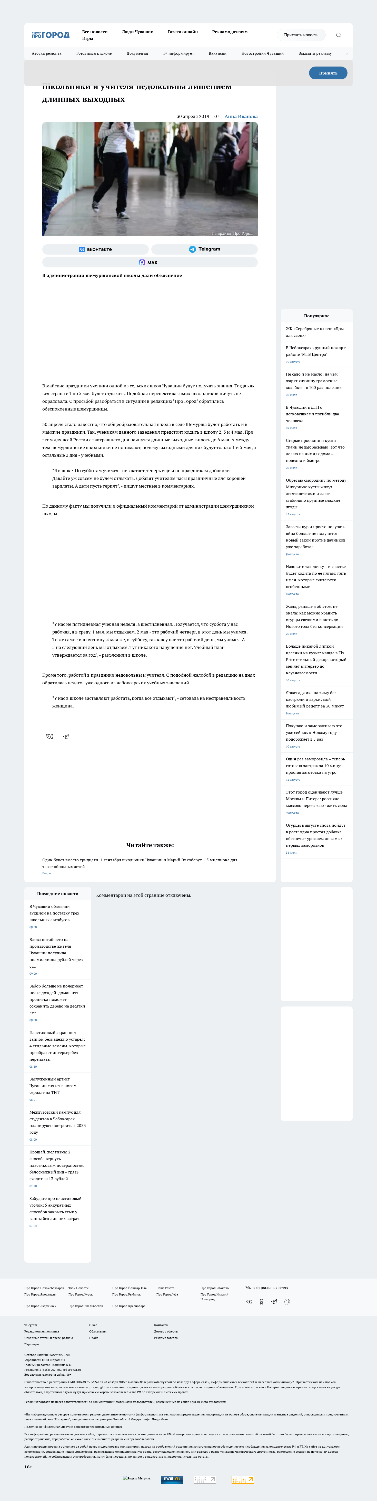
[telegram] (68, 736)
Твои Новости (78, 1288)
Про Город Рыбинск (126, 1294)
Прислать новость (301, 34)
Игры (87, 38)
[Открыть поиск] (338, 35)
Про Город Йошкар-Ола (129, 1288)
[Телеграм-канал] (204, 249)
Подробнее (160, 1419)
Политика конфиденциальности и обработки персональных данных (73, 1427)
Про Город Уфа (167, 1294)
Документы (137, 53)
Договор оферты (166, 1331)
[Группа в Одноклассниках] (261, 1302)
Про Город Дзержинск (40, 1306)
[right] (347, 53)
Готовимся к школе (94, 53)
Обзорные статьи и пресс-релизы (48, 1338)
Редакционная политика (41, 1331)
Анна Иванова (241, 116)
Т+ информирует (178, 53)
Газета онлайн (183, 31)
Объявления (97, 1331)
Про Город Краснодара (128, 1306)
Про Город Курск (80, 1294)
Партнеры (31, 1344)
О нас (93, 1325)
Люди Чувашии (138, 31)
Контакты (161, 1325)
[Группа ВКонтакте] (95, 249)
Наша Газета (165, 1288)
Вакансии (217, 53)
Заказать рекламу (315, 53)
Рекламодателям (230, 31)
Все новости (95, 31)
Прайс (93, 1338)
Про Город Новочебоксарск (44, 1288)
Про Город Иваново (215, 1288)
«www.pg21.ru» (59, 1355)
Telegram (30, 1325)
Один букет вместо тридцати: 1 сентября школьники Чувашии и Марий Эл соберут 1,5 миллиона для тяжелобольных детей (139, 866)
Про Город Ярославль (40, 1294)
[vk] (50, 736)
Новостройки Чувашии (263, 53)
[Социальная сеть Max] (150, 262)
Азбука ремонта (47, 53)
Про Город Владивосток (85, 1306)
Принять (328, 73)
